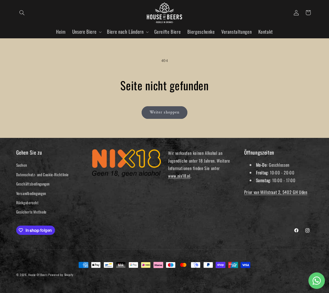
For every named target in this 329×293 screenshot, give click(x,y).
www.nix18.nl (179, 176)
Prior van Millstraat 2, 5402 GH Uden (275, 192)
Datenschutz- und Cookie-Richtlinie (42, 174)
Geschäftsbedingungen (33, 184)
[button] (22, 13)
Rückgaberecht (27, 202)
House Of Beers (37, 274)
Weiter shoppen (164, 112)
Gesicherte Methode (31, 212)
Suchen (21, 165)
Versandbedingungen (31, 193)
